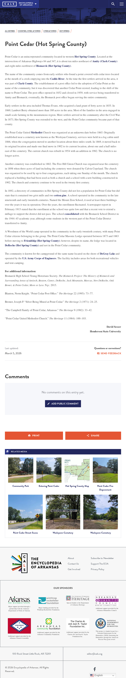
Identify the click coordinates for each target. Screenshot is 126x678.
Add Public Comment (65, 403)
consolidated (72, 214)
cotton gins (60, 195)
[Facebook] (94, 669)
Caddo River (57, 79)
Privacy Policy (97, 569)
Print (36, 435)
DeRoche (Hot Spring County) (22, 245)
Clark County (25, 83)
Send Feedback (111, 353)
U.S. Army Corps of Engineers (39, 258)
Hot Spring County (85, 56)
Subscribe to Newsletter (102, 558)
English (98, 675)
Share (95, 435)
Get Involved (74, 569)
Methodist (36, 132)
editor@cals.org (94, 654)
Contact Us (73, 564)
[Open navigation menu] (121, 4)
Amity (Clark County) (104, 61)
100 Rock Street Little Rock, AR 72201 (31, 654)
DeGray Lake (107, 254)
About (71, 558)
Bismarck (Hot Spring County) (53, 66)
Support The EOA (99, 564)
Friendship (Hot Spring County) (42, 241)
